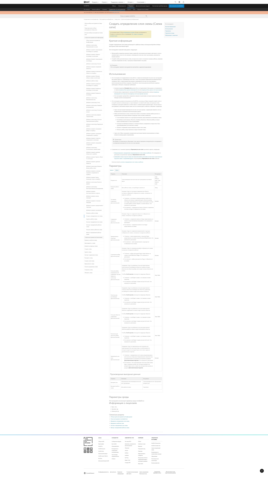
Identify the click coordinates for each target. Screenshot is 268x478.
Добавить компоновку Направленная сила (91, 98)
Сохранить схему (89, 269)
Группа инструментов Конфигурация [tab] (94, 37)
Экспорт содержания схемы (91, 255)
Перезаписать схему (89, 263)
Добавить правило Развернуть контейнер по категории (93, 89)
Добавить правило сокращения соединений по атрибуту (93, 134)
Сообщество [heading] (115, 437)
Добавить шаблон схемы (92, 80)
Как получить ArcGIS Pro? (176, 6)
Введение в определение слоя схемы (120, 421)
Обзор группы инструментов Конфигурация (93, 41)
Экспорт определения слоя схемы (94, 222)
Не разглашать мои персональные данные (170, 472)
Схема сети (117, 19)
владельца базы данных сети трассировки (152, 90)
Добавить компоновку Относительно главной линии (93, 148)
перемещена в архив (129, 32)
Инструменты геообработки (106, 19)
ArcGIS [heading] (99, 437)
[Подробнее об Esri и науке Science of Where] (88, 441)
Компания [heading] (140, 437)
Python (129, 9)
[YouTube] (91, 451)
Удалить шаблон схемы (91, 219)
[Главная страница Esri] (87, 2)
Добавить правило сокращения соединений (93, 143)
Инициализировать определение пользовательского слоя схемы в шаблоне (132, 153)
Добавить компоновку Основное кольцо (94, 111)
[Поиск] (175, 2)
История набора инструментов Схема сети (94, 33)
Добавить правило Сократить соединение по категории (93, 139)
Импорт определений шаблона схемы (93, 233)
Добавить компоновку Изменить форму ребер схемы (94, 167)
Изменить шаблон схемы (92, 213)
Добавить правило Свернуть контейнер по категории (93, 55)
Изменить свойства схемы (91, 240)
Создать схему (88, 249)
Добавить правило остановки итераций (93, 201)
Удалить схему (88, 252)
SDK (134, 9)
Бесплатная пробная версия (159, 6)
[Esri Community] (85, 451)
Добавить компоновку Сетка (93, 102)
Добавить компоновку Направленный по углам (92, 46)
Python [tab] (116, 170)
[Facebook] (85, 449)
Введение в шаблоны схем (117, 423)
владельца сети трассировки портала (138, 93)
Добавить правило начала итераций (92, 197)
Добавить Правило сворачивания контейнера (94, 60)
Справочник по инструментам (117, 9)
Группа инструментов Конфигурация (130, 19)
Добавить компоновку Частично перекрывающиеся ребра (94, 120)
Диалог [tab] (112, 170)
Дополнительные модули (143, 6)
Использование (169, 28)
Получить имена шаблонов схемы (94, 229)
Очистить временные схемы (91, 266)
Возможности (122, 6)
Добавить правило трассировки (94, 210)
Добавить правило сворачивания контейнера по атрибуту (94, 50)
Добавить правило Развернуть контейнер (93, 94)
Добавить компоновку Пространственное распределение (94, 187)
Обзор (114, 6)
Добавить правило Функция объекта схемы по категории (93, 77)
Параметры (168, 31)
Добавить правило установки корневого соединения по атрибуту (93, 172)
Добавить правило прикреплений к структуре (94, 206)
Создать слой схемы (89, 261)
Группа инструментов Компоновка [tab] (94, 237)
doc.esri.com (116, 12)
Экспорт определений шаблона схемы (93, 225)
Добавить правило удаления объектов (93, 162)
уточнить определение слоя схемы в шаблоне (132, 162)
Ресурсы (131, 6)
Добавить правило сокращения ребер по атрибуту (93, 129)
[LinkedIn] (91, 449)
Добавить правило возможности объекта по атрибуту (94, 72)
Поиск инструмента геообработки (119, 419)
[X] (88, 449)
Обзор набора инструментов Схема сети (93, 24)
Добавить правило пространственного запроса (93, 192)
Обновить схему (88, 272)
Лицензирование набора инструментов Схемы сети (91, 29)
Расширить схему (89, 258)
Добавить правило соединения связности (93, 67)
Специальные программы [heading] (154, 438)
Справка (104, 9)
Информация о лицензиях (171, 35)
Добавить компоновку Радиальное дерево (94, 125)
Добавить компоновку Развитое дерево (94, 183)
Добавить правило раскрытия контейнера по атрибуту (93, 84)
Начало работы (96, 9)
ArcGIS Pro (86, 5)
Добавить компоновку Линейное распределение (94, 106)
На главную (87, 9)
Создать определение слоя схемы (94, 216)
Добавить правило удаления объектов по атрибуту (93, 153)
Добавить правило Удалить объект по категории (94, 157)
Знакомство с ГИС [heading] (129, 437)
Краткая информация (170, 26)
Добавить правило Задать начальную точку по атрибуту (93, 178)
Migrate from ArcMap (142, 9)
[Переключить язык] (179, 2)
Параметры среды (169, 33)
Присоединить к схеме (90, 243)
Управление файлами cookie (157, 472)
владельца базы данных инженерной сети (129, 90)
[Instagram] (88, 451)
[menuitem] (103, 441)
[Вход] (183, 2)
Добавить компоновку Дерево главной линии (93, 115)
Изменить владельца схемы (91, 246)
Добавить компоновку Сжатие (93, 63)
